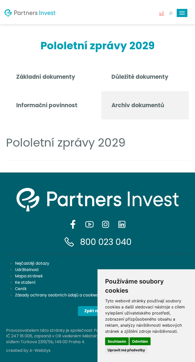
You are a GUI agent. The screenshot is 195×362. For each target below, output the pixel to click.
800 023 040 (106, 242)
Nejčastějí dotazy (32, 263)
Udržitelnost (27, 270)
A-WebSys (40, 350)
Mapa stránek (29, 276)
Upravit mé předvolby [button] (126, 350)
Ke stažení (25, 282)
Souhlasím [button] (117, 341)
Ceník (21, 289)
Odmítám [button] (140, 341)
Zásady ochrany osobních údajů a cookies (56, 295)
